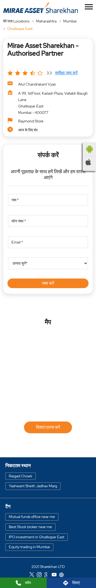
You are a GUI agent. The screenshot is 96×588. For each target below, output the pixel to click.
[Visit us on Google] (48, 575)
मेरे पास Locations (16, 21)
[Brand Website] (63, 575)
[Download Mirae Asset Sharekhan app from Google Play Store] (89, 149)
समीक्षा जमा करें (66, 73)
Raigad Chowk (20, 476)
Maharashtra (46, 21)
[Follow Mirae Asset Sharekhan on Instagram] (40, 575)
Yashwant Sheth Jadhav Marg (33, 485)
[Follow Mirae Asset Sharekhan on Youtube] (55, 575)
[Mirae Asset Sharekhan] (40, 7)
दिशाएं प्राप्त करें (48, 427)
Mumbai (70, 21)
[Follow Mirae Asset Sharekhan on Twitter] (33, 575)
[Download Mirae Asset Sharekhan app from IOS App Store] (89, 162)
